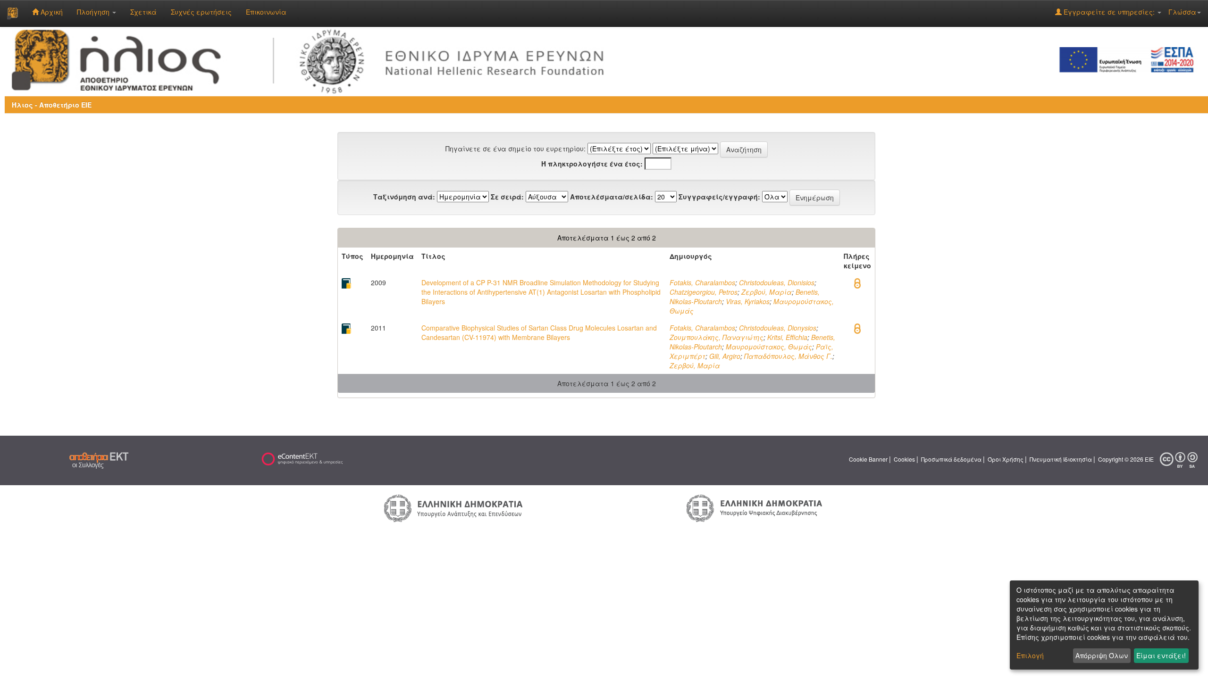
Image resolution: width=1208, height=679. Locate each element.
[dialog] (1104, 625)
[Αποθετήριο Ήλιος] (12, 13)
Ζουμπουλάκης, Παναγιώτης (716, 337)
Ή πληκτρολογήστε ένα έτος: (592, 163)
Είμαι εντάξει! (1161, 655)
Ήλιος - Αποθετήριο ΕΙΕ (52, 104)
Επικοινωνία (266, 12)
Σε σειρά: (507, 196)
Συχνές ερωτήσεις (201, 12)
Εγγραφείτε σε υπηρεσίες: (1109, 12)
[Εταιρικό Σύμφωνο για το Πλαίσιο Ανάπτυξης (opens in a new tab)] (1129, 59)
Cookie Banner (868, 459)
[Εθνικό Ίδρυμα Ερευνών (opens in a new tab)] (455, 59)
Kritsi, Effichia (787, 337)
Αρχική (51, 12)
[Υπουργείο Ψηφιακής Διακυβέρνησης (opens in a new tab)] (754, 507)
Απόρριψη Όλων (1101, 655)
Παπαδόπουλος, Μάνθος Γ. (788, 356)
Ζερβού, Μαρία (766, 292)
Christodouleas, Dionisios (776, 282)
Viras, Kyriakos (748, 301)
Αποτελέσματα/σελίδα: (611, 196)
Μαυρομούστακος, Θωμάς (769, 346)
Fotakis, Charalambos (702, 282)
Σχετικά (143, 12)
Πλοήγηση (94, 12)
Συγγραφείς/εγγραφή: (719, 196)
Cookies (904, 459)
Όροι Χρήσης (1005, 459)
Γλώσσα (1182, 12)
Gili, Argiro (724, 356)
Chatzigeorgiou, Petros (704, 292)
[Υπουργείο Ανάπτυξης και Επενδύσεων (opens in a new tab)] (453, 507)
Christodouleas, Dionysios (777, 327)
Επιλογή (1030, 655)
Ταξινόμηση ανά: (404, 196)
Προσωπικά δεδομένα (951, 459)
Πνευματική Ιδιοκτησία (1061, 459)
